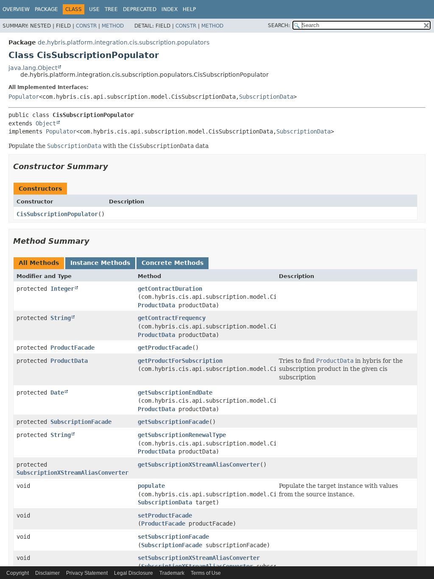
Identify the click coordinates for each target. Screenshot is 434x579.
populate (151, 485)
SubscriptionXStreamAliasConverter (72, 472)
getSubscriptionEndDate (175, 392)
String (60, 318)
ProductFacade (72, 347)
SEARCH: (279, 25)
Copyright (17, 573)
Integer (62, 288)
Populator (23, 96)
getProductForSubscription (180, 360)
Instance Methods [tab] (100, 262)
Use (94, 9)
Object (46, 123)
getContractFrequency (172, 318)
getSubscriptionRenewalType (182, 434)
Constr (86, 26)
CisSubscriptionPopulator (57, 214)
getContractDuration (170, 288)
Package (46, 9)
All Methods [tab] (39, 262)
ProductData (156, 305)
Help (189, 9)
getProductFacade (165, 347)
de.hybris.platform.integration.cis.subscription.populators (123, 42)
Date (57, 392)
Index (169, 9)
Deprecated (139, 9)
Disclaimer (47, 573)
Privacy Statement (87, 573)
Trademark (171, 573)
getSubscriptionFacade (173, 421)
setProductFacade (165, 515)
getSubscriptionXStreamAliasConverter (199, 464)
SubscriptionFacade (80, 421)
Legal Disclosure (133, 573)
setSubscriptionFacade (173, 536)
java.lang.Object (32, 67)
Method (113, 26)
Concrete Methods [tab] (172, 262)
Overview (16, 9)
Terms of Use (206, 573)
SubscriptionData (266, 96)
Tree (111, 9)
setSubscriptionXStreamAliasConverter (199, 557)
